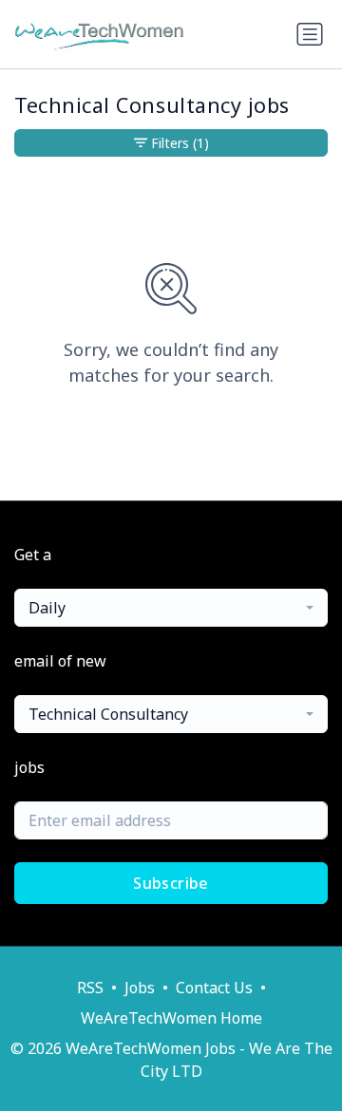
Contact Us (214, 987)
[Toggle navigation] (310, 34)
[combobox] (171, 608)
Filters (180, 143)
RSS (90, 987)
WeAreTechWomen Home (171, 1017)
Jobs (139, 987)
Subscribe (171, 883)
